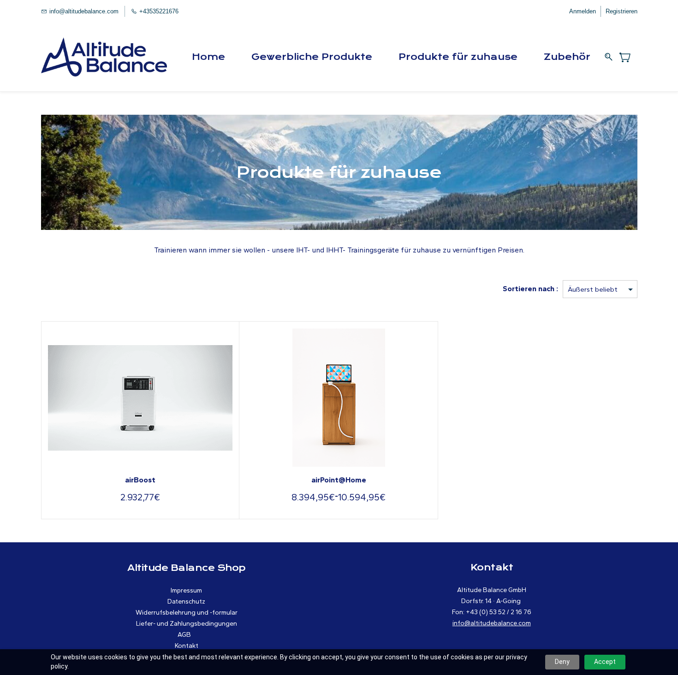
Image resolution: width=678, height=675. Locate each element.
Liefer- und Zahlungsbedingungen (186, 624)
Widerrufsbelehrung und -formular (187, 612)
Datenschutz (186, 601)
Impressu (184, 590)
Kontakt (186, 646)
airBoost (140, 479)
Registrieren (621, 11)
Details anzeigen (339, 440)
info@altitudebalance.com (491, 623)
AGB (184, 635)
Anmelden (582, 11)
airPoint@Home (338, 479)
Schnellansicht (140, 395)
